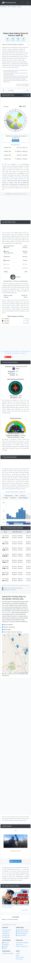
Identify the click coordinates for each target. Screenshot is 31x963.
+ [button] (4, 636)
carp (15, 830)
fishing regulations (6, 612)
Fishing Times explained (22, 942)
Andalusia (14, 6)
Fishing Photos (6, 935)
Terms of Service (20, 957)
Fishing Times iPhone (22, 931)
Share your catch (16, 861)
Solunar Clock (19, 944)
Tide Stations (5, 931)
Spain (9, 6)
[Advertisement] (15, 19)
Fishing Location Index (21, 946)
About (17, 955)
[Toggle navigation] (28, 2)
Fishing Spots (3, 6)
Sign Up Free (15, 140)
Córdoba (4, 49)
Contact (18, 953)
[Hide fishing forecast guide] (28, 45)
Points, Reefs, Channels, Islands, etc (13, 632)
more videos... (25, 910)
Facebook (6, 942)
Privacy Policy (19, 959)
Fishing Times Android (23, 930)
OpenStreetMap (21, 672)
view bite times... (15, 67)
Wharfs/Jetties (7, 629)
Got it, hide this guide (23, 85)
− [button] (4, 638)
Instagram (6, 944)
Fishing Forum (6, 933)
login (7, 919)
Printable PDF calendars (9, 589)
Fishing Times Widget (7, 953)
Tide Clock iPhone (21, 935)
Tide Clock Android (22, 933)
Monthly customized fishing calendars (12, 588)
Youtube (5, 946)
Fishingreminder (10, 2)
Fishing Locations (6, 930)
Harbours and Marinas (9, 627)
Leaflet (14, 672)
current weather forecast (16, 178)
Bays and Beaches (8, 624)
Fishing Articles (6, 937)
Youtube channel (17, 871)
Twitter (5, 948)
